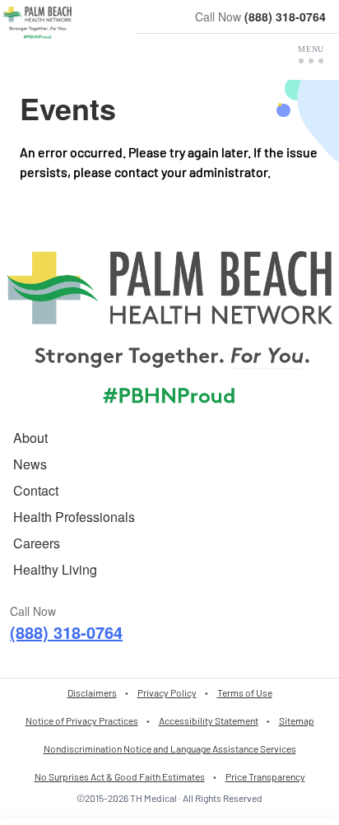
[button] (311, 54)
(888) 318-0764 (285, 16)
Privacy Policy (167, 692)
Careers (36, 543)
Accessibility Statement (208, 720)
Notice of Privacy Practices (82, 720)
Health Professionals (74, 516)
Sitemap (296, 720)
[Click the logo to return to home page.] (37, 23)
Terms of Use (244, 692)
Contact (35, 490)
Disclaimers (92, 692)
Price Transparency (265, 776)
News (30, 463)
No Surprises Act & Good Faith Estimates (120, 776)
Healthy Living (55, 569)
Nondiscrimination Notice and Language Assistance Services (170, 748)
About (30, 437)
